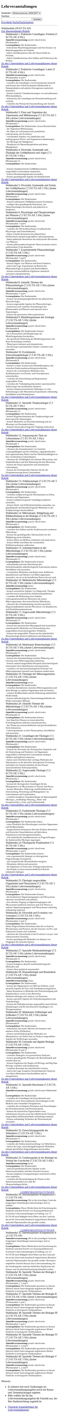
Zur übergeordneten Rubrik (15, 31)
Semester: (6, 13)
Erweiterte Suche (10, 22)
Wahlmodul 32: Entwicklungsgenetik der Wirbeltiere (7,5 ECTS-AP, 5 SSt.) (31, 1139)
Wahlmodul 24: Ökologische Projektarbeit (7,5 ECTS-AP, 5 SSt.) (30, 857)
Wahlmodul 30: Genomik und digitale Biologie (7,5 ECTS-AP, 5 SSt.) (31, 1058)
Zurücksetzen (26, 22)
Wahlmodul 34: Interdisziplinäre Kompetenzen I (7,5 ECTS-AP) (31, 1207)
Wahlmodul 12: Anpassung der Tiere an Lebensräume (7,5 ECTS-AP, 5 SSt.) (32, 454)
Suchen (37, 19)
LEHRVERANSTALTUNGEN (36, 1192)
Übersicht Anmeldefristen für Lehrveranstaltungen (23, 1408)
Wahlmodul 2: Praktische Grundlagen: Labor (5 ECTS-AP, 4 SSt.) (32, 86)
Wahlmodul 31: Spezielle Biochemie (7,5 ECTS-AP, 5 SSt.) (31, 1103)
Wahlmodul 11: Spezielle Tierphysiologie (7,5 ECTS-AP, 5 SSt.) (30, 415)
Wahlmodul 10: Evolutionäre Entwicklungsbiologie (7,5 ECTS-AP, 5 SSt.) (32, 373)
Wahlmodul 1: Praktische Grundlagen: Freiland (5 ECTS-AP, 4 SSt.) (31, 47)
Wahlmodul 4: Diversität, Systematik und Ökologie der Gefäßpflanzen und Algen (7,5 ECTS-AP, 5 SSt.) (28, 163)
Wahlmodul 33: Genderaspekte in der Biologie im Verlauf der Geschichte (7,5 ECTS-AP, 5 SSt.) (31, 1170)
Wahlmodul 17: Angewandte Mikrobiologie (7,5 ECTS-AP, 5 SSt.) (31, 624)
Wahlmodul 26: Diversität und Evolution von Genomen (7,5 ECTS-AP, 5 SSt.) (32, 927)
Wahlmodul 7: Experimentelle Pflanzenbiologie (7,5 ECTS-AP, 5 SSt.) (30, 261)
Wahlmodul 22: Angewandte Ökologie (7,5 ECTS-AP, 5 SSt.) (31, 786)
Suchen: (5, 16)
